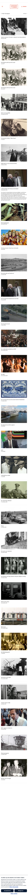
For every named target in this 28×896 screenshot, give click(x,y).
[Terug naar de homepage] (14, 7)
